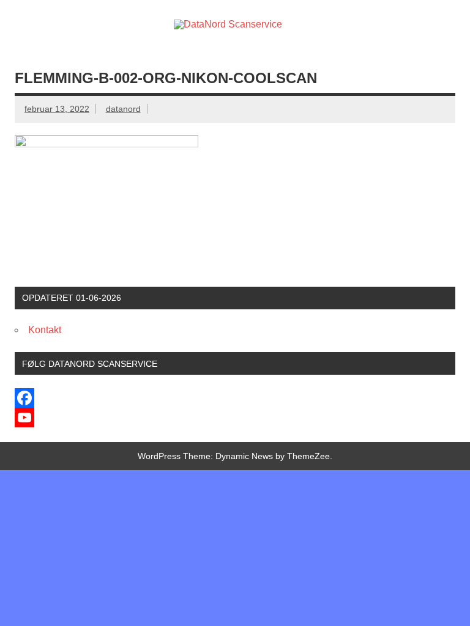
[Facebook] (235, 398)
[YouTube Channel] (235, 417)
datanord (123, 109)
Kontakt (44, 330)
